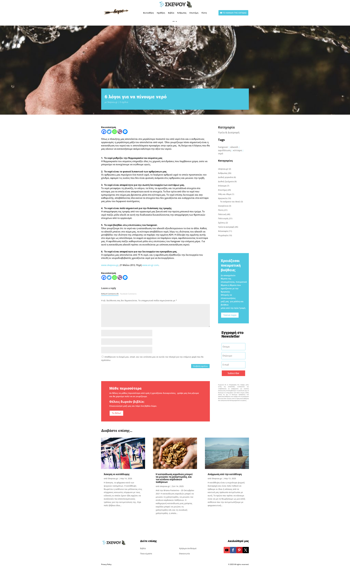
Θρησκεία (222, 198)
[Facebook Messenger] (125, 131)
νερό (220, 153)
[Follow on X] (246, 550)
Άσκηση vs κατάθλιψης (117, 474)
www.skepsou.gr (110, 265)
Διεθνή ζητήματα (226, 181)
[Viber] (119, 131)
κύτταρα (237, 150)
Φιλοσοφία (223, 231)
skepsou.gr (223, 169)
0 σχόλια (124, 102)
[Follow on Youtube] (227, 550)
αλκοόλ (234, 147)
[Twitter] (109, 131)
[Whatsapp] (114, 131)
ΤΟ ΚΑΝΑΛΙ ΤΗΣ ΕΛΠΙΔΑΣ (235, 12)
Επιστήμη (193, 12)
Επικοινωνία (184, 554)
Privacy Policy (106, 564)
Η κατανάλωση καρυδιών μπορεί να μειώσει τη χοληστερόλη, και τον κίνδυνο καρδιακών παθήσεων (174, 478)
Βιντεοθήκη (148, 12)
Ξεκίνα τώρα (229, 315)
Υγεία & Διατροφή (228, 132)
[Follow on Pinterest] (239, 550)
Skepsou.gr (112, 102)
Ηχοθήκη (161, 12)
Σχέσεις (221, 222)
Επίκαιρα (222, 185)
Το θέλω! (116, 413)
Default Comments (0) (110, 294)
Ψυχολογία (223, 235)
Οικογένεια (223, 206)
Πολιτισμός (223, 218)
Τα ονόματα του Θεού (230, 201)
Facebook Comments (128, 294)
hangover (223, 147)
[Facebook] (103, 131)
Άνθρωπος (181, 12)
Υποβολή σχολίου (200, 366)
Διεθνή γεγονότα (225, 177)
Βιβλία (171, 12)
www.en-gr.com (150, 265)
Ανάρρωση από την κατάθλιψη (225, 474)
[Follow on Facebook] (233, 550)
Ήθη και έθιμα (224, 194)
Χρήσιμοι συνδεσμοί (187, 548)
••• (174, 21)
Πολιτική (222, 214)
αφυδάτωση (224, 150)
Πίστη (204, 12)
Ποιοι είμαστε (146, 554)
